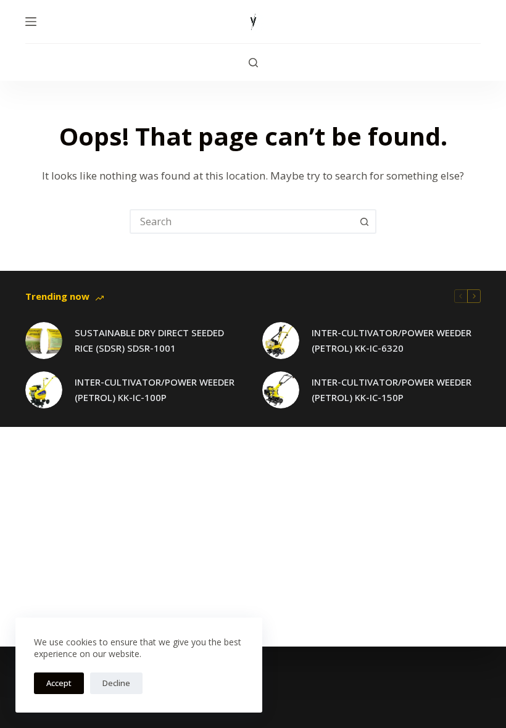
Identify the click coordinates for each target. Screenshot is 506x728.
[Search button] (364, 221)
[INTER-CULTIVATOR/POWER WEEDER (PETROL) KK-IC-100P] (43, 389)
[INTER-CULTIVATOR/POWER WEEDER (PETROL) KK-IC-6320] (280, 340)
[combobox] (242, 221)
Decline (116, 683)
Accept (59, 683)
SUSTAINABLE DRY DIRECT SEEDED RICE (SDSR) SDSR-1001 (149, 340)
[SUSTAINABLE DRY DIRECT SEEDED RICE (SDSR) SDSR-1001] (43, 340)
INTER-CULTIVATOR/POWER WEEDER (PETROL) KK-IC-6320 (391, 340)
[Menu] (30, 21)
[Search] (253, 62)
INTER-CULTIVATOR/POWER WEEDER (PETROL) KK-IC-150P (391, 389)
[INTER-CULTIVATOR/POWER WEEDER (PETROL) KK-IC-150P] (280, 389)
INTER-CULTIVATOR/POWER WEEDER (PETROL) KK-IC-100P (154, 389)
